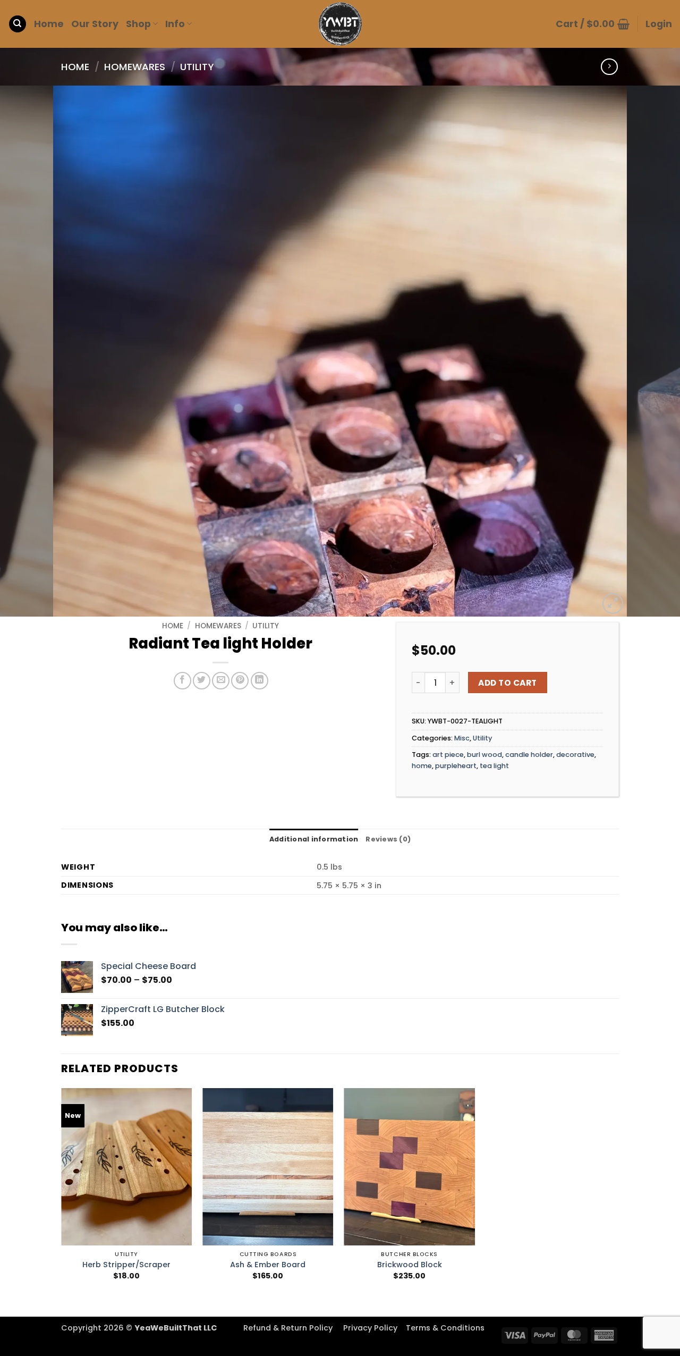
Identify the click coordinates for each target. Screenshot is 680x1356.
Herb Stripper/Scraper (126, 1265)
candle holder (529, 754)
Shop (138, 24)
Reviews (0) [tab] (388, 839)
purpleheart (456, 765)
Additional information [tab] (314, 839)
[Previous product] (609, 66)
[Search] (17, 24)
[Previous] (27, 351)
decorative (575, 754)
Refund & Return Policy (288, 1328)
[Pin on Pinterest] (240, 680)
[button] (593, 24)
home (422, 765)
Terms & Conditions (445, 1328)
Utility (197, 66)
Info (175, 24)
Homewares (134, 66)
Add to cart (507, 682)
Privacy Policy (370, 1328)
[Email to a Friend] (221, 680)
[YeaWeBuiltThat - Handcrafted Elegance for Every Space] (340, 24)
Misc (462, 738)
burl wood (484, 754)
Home (49, 24)
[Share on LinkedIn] (259, 680)
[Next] (652, 351)
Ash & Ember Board (267, 1265)
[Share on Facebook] (182, 680)
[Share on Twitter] (201, 680)
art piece (448, 754)
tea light (494, 765)
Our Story (94, 24)
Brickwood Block (409, 1265)
